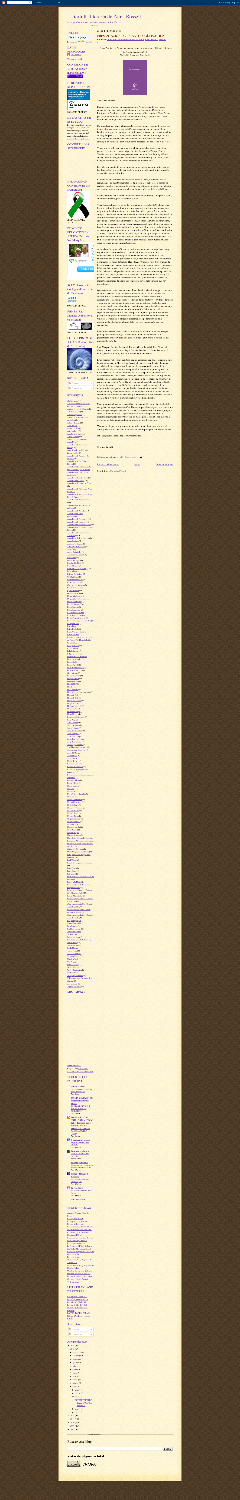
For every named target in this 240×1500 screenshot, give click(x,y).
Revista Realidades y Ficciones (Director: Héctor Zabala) (79, 1277)
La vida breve (77, 1187)
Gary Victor (72, 673)
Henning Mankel (74, 706)
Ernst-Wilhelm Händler (76, 631)
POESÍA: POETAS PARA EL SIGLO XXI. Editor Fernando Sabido (79, 1316)
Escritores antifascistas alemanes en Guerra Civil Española (80, 638)
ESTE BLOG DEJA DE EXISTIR (80, 1143)
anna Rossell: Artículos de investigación (77, 451)
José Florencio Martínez (77, 747)
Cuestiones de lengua (75, 587)
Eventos (70, 648)
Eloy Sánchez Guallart (76, 615)
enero (75, 1386)
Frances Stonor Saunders (77, 656)
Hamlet (70, 686)
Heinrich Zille (73, 697)
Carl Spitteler (72, 576)
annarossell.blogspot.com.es (78, 138)
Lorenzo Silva (73, 780)
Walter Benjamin (74, 970)
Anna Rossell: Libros (75, 480)
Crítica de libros (78, 1199)
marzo (75, 1379)
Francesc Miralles (74, 659)
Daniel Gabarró (73, 593)
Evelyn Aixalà (73, 645)
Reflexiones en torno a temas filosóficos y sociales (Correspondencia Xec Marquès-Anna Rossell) (80, 913)
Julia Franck (72, 758)
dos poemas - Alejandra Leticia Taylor (80, 1180)
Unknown (76, 54)
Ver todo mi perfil (74, 59)
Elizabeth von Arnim (75, 612)
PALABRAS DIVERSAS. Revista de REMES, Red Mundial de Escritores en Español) (77, 1306)
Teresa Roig (72, 950)
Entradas (75, 383)
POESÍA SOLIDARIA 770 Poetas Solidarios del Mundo (82, 1101)
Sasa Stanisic (72, 926)
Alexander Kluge (74, 428)
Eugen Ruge (72, 642)
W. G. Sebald (72, 967)
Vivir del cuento (73, 1281)
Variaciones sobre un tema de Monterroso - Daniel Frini (82, 1166)
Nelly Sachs (72, 829)
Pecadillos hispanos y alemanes (79, 862)
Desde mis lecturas (74, 596)
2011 (72, 1419)
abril (75, 1376)
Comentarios (76, 388)
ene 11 (78, 1412)
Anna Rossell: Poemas (76, 521)
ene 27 (78, 1389)
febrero (76, 1383)
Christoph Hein (73, 582)
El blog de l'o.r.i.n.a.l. (76, 1224)
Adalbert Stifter (73, 411)
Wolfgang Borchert (75, 975)
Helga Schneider (74, 700)
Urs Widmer (72, 961)
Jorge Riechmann (74, 741)
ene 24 (78, 1393)
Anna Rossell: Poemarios (77, 519)
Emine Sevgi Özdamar (76, 618)
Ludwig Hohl (72, 783)
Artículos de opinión (75, 554)
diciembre (77, 1352)
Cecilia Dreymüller (75, 579)
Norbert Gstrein (73, 835)
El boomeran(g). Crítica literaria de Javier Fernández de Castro (80, 1228)
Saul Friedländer (74, 928)
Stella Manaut (72, 948)
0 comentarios (130, 457)
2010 (72, 1422)
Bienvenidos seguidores (76, 568)
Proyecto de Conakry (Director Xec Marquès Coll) (79, 891)
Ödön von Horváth (75, 849)
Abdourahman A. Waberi (77, 409)
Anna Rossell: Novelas (76, 510)
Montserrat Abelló (74, 824)
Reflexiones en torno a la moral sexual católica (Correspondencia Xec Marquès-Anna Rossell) (80, 902)
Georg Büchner (73, 675)
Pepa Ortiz (71, 868)
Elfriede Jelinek (73, 609)
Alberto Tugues (73, 422)
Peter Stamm (72, 871)
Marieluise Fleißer (74, 799)
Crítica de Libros (78, 1086)
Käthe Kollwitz (73, 761)
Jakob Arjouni (73, 725)
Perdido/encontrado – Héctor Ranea (82, 1191)
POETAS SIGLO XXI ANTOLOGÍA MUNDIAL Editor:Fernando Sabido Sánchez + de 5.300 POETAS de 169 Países (82, 1123)
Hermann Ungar (73, 711)
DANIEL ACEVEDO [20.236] (79, 1132)
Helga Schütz (72, 703)
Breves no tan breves (80, 1151)
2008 (72, 1429)
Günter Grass (72, 681)
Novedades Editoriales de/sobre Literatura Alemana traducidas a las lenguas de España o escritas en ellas (80, 842)
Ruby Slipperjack (74, 920)
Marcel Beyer (72, 791)
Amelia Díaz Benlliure (76, 433)
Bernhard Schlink (74, 563)
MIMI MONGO (74, 1065)
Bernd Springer (73, 560)
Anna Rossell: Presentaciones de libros (125, 39)
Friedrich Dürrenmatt (76, 667)
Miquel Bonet (72, 813)
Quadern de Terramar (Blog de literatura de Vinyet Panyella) (79, 1272)
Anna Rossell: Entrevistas (77, 477)
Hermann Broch (73, 708)
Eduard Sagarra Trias (75, 604)
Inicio (137, 464)
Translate (88, 41)
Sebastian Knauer (74, 931)
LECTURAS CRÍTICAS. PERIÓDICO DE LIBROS (77, 1298)
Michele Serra (73, 805)
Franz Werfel (72, 664)
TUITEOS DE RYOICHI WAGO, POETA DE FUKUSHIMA (80, 1108)
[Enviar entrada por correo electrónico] (140, 457)
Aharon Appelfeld (74, 414)
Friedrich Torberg (74, 670)
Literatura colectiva (75, 766)
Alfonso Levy (73, 431)
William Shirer (73, 972)
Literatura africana (74, 763)
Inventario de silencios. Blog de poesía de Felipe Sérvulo (80, 1239)
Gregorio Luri (73, 678)
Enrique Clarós (73, 623)
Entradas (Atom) (118, 470)
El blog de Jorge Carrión (77, 1221)
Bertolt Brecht (73, 565)
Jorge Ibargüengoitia (75, 739)
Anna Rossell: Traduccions (78, 538)
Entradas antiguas (164, 464)
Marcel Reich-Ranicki (76, 794)
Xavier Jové (72, 983)
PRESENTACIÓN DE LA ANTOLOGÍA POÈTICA (83, 1403)
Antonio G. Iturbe (74, 543)
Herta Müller (72, 714)
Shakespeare (72, 934)
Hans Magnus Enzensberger (78, 692)
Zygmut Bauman (74, 986)
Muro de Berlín (73, 827)
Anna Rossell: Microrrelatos (78, 499)
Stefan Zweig (72, 942)
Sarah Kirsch (72, 923)
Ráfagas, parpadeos (79, 1162)
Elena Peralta (72, 607)
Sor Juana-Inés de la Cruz (77, 939)
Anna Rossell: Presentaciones (79, 524)
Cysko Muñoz (73, 590)
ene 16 (78, 1408)
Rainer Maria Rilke (75, 895)
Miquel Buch (72, 816)
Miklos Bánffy (73, 810)
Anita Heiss (71, 442)
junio (75, 1369)
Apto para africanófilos (76, 546)
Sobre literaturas (73, 937)
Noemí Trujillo (73, 832)
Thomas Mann (73, 956)
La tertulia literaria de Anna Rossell (104, 16)
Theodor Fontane (74, 953)
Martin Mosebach (74, 802)
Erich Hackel (72, 629)
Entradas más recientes (108, 464)
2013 (72, 1349)
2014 (72, 1345)
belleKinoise (83, 1068)
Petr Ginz (71, 873)
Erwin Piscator (73, 634)
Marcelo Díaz (72, 796)
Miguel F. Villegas (74, 807)
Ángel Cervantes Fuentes (77, 439)
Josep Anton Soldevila (76, 750)
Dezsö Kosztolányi (74, 601)
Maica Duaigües (73, 785)
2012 (72, 1415)
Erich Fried (71, 626)
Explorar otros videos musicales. (80, 1071)
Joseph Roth (72, 755)
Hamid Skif (72, 684)
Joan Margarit (73, 733)
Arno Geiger (72, 549)
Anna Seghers (73, 541)
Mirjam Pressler (73, 818)
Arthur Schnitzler (74, 552)
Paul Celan (71, 860)
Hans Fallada (72, 689)
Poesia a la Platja (74, 882)
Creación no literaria (75, 585)
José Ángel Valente (75, 744)
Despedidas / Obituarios (76, 598)
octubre (76, 1355)
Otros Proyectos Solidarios (78, 851)
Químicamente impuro (80, 1140)
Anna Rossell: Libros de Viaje (79, 483)
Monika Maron (73, 821)
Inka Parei (71, 719)
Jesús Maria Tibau (74, 730)
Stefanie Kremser (74, 945)
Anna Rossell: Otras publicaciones (75, 515)
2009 (72, 1425)
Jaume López (72, 728)
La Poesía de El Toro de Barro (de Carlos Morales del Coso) (79, 1247)
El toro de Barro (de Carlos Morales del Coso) (78, 1233)
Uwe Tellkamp (73, 964)
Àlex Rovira (72, 425)
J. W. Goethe (72, 722)
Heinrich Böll (72, 695)
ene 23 (78, 1396)
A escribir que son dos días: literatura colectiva (78, 404)
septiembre (77, 1359)
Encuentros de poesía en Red (79, 620)
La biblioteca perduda (76, 1243)
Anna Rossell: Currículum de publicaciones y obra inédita (79, 468)
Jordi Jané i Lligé (74, 736)
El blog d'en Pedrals (75, 1218)
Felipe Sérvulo (73, 653)
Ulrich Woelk (72, 959)
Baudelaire (71, 557)
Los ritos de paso (74, 1257)
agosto (75, 1362)
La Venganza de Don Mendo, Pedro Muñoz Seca (82, 1090)
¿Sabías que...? (73, 400)
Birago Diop (72, 571)
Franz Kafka (72, 662)
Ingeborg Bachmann (75, 717)
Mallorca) (71, 788)
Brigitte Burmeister (75, 574)
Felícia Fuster (72, 651)
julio (75, 1366)
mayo (75, 1372)
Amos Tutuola (73, 436)
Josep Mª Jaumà (73, 752)
